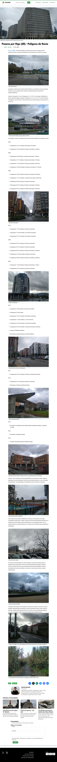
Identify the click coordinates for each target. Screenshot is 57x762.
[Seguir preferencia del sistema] (53, 754)
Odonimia (14, 683)
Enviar (15, 742)
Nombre (13, 726)
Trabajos (38, 2)
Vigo (10, 683)
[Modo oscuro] (50, 754)
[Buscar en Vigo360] (28, 2)
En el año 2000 (11, 50)
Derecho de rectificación (27, 757)
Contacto (52, 2)
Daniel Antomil (8, 47)
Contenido (14, 730)
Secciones (45, 2)
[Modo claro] (47, 754)
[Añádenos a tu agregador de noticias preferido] (3, 752)
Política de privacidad (28, 755)
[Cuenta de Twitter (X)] (7, 752)
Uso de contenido (29, 754)
